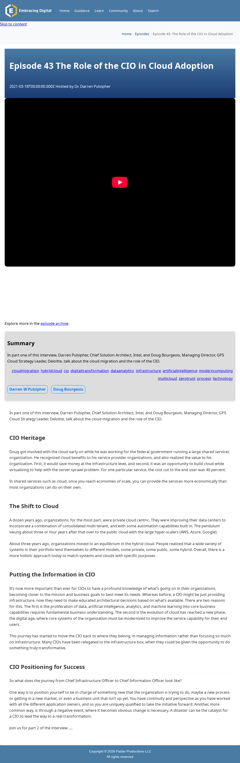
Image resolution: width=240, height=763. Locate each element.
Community (118, 10)
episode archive (54, 323)
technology (223, 378)
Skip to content (13, 24)
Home (64, 10)
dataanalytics (122, 370)
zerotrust (187, 378)
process (204, 378)
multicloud (167, 378)
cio (66, 370)
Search (153, 10)
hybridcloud (51, 370)
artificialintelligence (180, 370)
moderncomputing (216, 370)
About (138, 10)
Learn (99, 10)
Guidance (82, 10)
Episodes (142, 34)
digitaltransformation (90, 370)
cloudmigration (25, 370)
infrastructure (148, 370)
